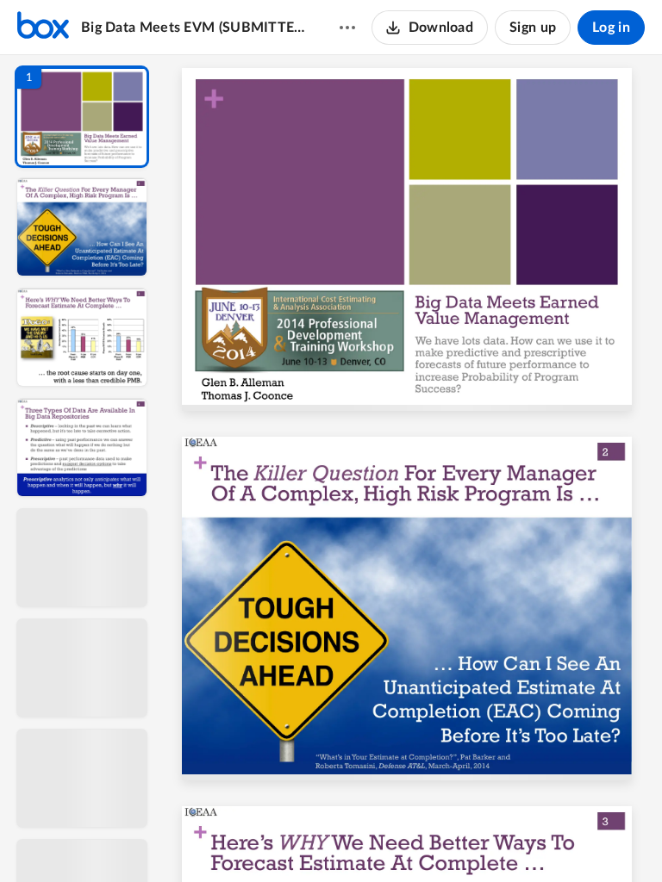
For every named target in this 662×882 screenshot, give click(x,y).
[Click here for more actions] (347, 27)
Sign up (532, 27)
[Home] (43, 27)
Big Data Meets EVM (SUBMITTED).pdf (193, 27)
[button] (82, 116)
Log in (611, 27)
